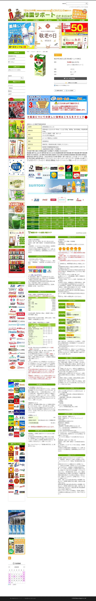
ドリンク (33, 51)
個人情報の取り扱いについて (16, 598)
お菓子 (10, 94)
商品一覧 (59, 20)
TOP (26, 20)
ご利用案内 (36, 20)
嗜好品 (10, 91)
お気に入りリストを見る (14, 70)
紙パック (39, 51)
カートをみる (85, 6)
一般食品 (10, 88)
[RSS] (9, 558)
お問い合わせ (47, 20)
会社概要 (82, 20)
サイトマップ (70, 20)
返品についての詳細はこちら (62, 85)
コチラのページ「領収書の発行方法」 (42, 444)
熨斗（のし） (11, 62)
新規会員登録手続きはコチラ (65, 409)
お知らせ (16, 52)
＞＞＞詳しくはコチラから (35, 275)
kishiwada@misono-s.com (66, 346)
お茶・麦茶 (45, 51)
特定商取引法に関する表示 (30, 598)
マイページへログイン (75, 6)
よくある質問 (11, 59)
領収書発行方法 (12, 56)
